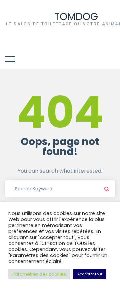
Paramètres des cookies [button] (39, 274)
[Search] (106, 188)
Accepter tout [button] (89, 274)
